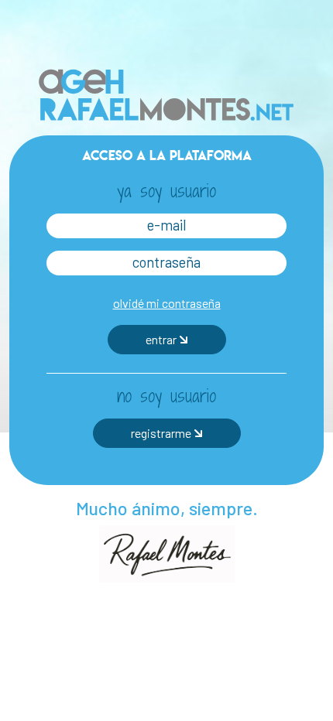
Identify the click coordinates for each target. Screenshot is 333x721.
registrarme (162, 432)
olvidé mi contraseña (167, 302)
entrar (162, 338)
